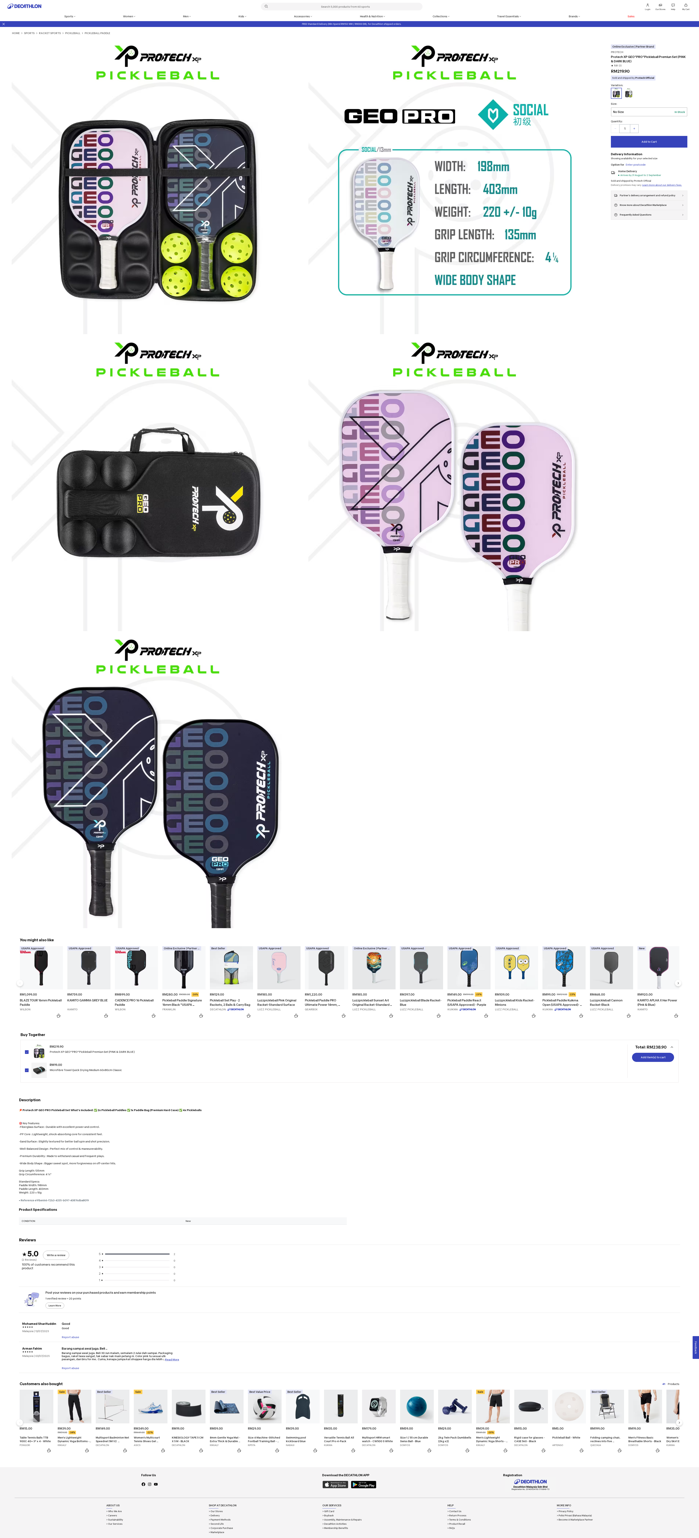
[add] (634, 128)
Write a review (56, 1255)
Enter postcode (636, 164)
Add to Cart (649, 141)
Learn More (55, 1305)
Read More (172, 1359)
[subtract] (615, 128)
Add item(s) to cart (653, 1057)
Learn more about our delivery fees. (662, 185)
